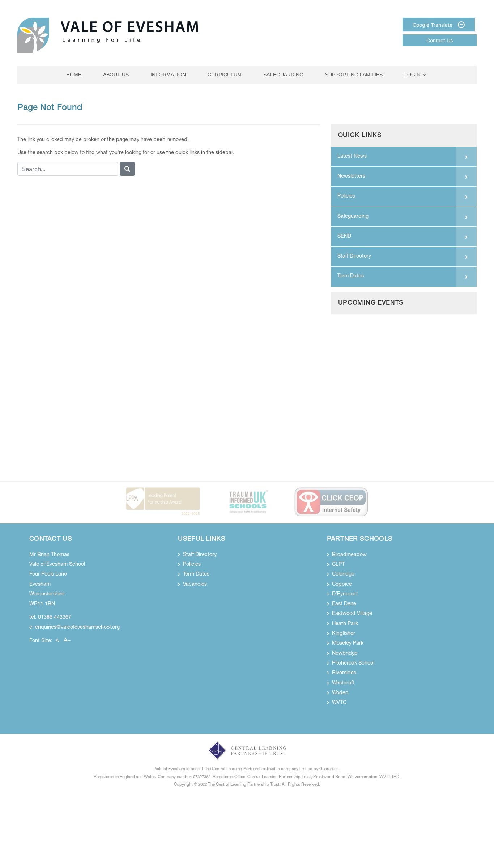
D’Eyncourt (345, 594)
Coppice (342, 584)
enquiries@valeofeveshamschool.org (77, 627)
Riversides (344, 673)
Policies (346, 196)
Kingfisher (343, 633)
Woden (340, 693)
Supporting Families (354, 74)
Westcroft (343, 683)
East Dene (344, 604)
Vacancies (195, 584)
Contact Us (439, 40)
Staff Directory (354, 256)
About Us (116, 74)
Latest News (352, 156)
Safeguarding (283, 74)
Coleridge (343, 574)
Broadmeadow (349, 554)
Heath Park (345, 624)
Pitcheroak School (353, 663)
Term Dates (350, 276)
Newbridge (345, 653)
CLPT (338, 564)
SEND (344, 236)
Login (412, 74)
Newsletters (351, 176)
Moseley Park (347, 643)
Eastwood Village (352, 613)
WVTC (339, 702)
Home (73, 74)
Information (168, 74)
